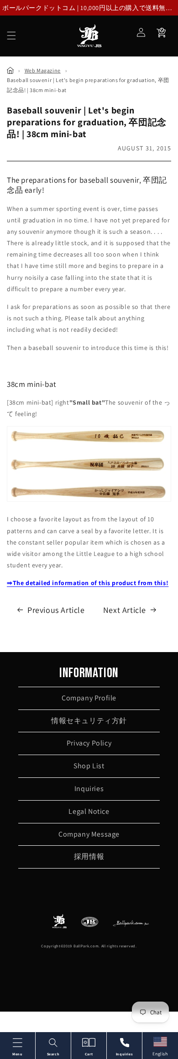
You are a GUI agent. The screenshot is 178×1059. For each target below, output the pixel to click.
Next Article (124, 610)
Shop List (88, 766)
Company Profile (89, 698)
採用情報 (89, 856)
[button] (11, 36)
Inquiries (89, 788)
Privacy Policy (89, 743)
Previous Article (56, 610)
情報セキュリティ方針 (89, 720)
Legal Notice (88, 811)
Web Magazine (43, 70)
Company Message (89, 834)
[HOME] (10, 70)
